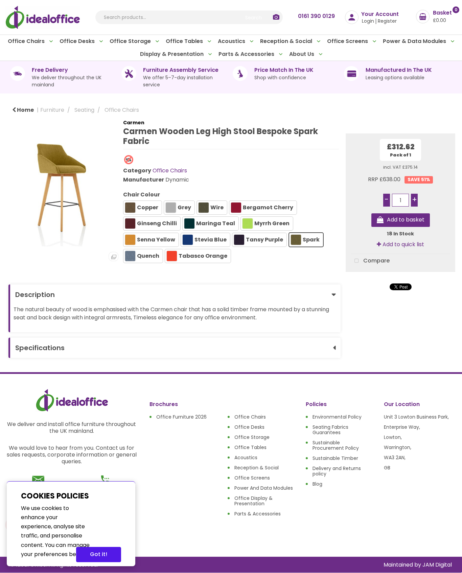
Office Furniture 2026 (181, 416)
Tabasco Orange (203, 256)
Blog (317, 484)
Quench (148, 256)
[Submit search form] (253, 17)
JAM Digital (437, 565)
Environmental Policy (337, 416)
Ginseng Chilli (157, 223)
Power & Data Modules (415, 41)
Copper (147, 207)
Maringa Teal (215, 223)
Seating (84, 110)
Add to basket (405, 220)
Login (368, 21)
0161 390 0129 (316, 16)
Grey (184, 207)
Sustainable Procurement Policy (336, 445)
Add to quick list (402, 244)
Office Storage (131, 41)
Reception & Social (287, 41)
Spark (311, 239)
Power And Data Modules (263, 488)
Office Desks (78, 41)
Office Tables (185, 41)
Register (387, 21)
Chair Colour (141, 194)
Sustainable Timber (335, 458)
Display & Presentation (172, 54)
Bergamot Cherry (268, 207)
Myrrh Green (272, 223)
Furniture (52, 110)
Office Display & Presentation (253, 501)
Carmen (133, 122)
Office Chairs (27, 41)
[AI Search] (276, 17)
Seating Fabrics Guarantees (330, 430)
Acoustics (232, 41)
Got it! (98, 554)
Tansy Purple (264, 239)
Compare (376, 260)
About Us (302, 54)
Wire (217, 207)
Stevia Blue (210, 239)
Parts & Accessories (247, 54)
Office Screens (348, 41)
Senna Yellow (156, 239)
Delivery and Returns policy (337, 471)
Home (25, 110)
